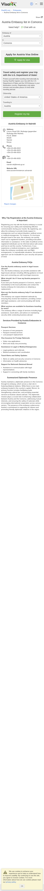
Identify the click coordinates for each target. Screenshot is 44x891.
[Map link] (22, 188)
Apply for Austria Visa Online (22, 54)
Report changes (10, 204)
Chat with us (29, 27)
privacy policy (11, 882)
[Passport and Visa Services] (9, 4)
